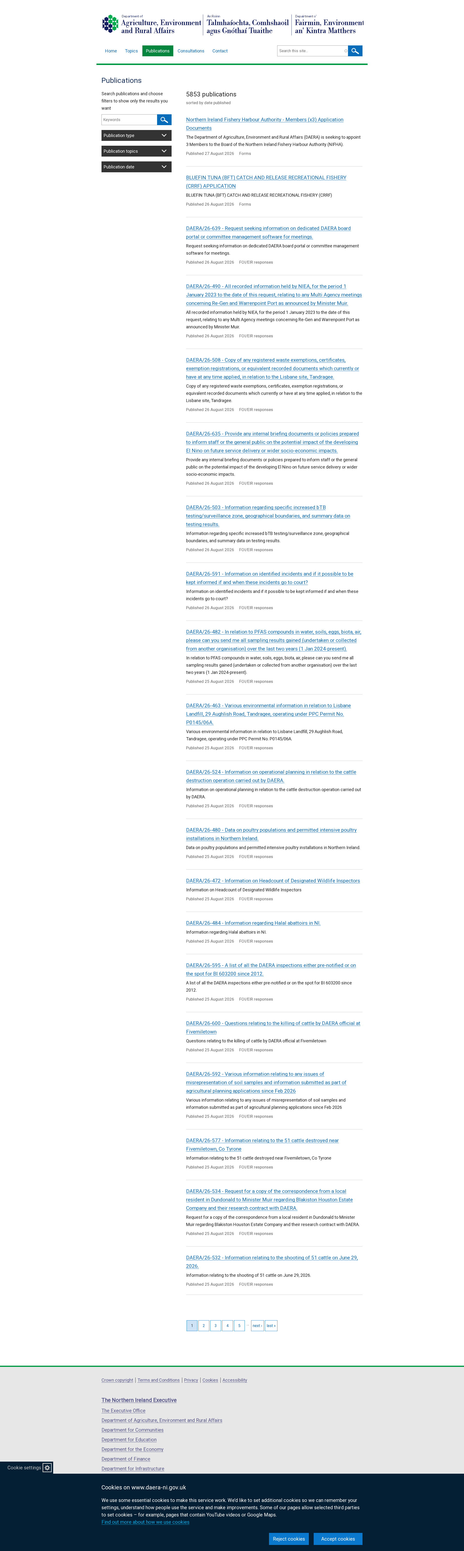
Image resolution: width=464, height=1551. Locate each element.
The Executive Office (123, 1411)
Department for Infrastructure (133, 1469)
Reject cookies (289, 1539)
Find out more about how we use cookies (145, 1522)
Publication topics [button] (121, 151)
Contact (220, 50)
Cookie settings (24, 1468)
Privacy (191, 1380)
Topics (131, 50)
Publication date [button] (119, 166)
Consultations (191, 50)
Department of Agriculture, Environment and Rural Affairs (162, 1420)
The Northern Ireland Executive (139, 1400)
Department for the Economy (132, 1449)
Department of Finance (126, 1459)
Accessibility (235, 1380)
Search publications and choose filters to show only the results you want (135, 101)
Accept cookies (338, 1539)
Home (111, 50)
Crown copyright (117, 1380)
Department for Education (129, 1440)
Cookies (210, 1380)
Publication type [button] (119, 135)
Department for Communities (133, 1430)
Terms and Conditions (159, 1380)
